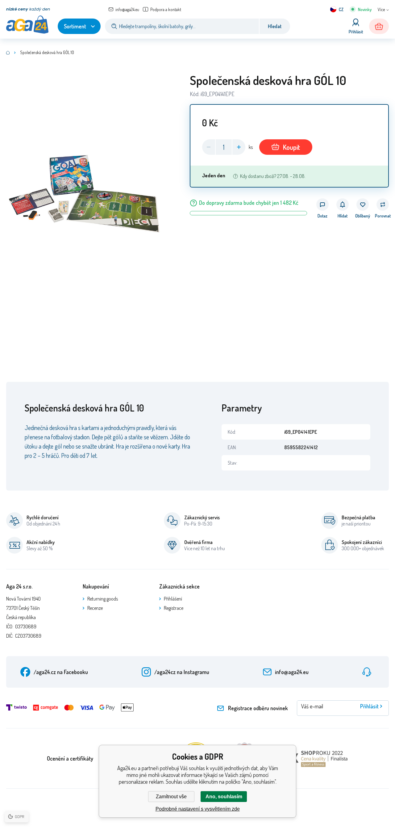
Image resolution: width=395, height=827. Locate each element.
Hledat (275, 26)
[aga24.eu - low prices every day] (8, 52)
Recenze (95, 608)
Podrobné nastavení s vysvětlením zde (198, 809)
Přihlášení (173, 599)
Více (381, 9)
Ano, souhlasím (224, 796)
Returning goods (102, 599)
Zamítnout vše (171, 796)
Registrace (173, 608)
